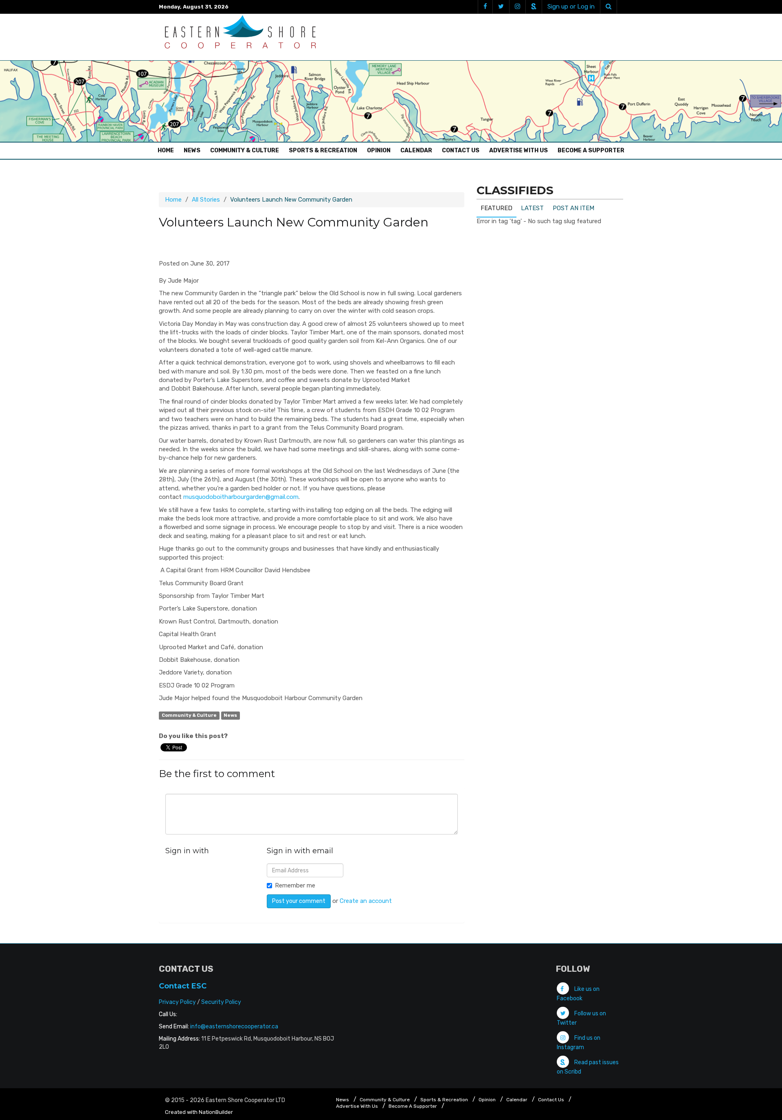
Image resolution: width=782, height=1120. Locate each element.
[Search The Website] (608, 6)
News (192, 150)
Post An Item (573, 208)
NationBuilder (216, 1112)
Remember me (295, 885)
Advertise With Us (518, 150)
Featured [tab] (496, 208)
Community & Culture (244, 150)
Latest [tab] (532, 208)
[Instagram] (517, 6)
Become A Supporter (591, 150)
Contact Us (460, 150)
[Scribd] (533, 6)
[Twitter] (500, 6)
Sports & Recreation (323, 150)
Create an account (366, 901)
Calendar (416, 150)
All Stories (206, 199)
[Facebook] (485, 6)
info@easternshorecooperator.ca (234, 1026)
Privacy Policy (177, 1002)
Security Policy (221, 1002)
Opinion (379, 150)
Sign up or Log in (571, 6)
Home (168, 150)
